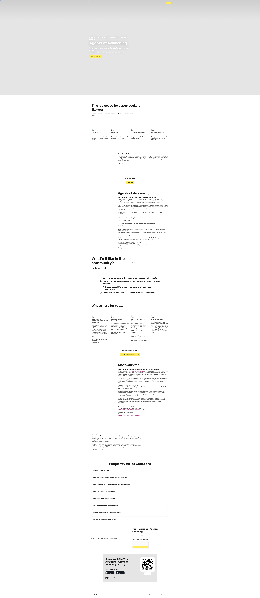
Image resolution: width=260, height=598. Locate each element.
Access (140, 547)
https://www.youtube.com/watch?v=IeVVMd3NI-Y (132, 409)
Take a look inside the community (130, 354)
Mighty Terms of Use (153, 594)
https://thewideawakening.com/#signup (129, 415)
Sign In (168, 2)
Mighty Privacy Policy (165, 594)
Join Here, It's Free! (95, 56)
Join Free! (130, 182)
